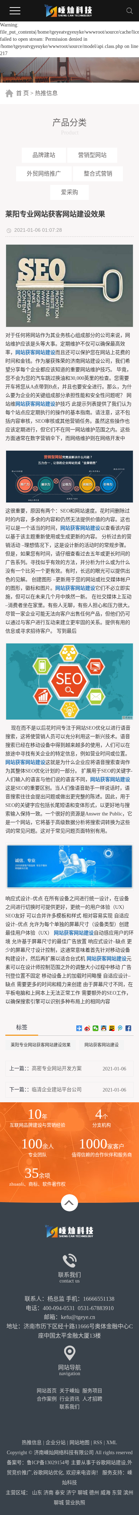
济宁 (71, 1492)
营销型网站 (92, 155)
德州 (94, 1492)
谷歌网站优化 (48, 1472)
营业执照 (75, 1502)
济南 (48, 1492)
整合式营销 (98, 174)
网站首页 (47, 1390)
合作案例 (47, 1399)
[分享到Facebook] (128, 1028)
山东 (37, 1492)
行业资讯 (69, 1399)
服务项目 (92, 1390)
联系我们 (69, 1406)
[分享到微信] (96, 1028)
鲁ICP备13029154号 (48, 1462)
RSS (97, 1442)
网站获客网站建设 (101, 1045)
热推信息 (46, 93)
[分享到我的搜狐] (112, 1028)
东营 (117, 1492)
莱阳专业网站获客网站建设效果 (41, 1045)
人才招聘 (92, 1399)
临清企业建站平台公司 (57, 1089)
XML (111, 1442)
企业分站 (56, 1442)
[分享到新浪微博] (87, 1028)
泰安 (60, 1492)
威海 (105, 1492)
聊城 (83, 1492)
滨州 (128, 1492)
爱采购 (69, 192)
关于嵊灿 (69, 1390)
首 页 (22, 93)
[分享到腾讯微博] (120, 1028)
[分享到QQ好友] (104, 1028)
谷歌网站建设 (111, 1462)
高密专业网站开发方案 (57, 1068)
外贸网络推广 (44, 174)
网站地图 (79, 1442)
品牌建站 (43, 155)
